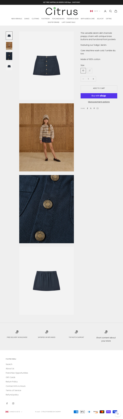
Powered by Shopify (53, 412)
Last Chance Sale (68, 22)
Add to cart (99, 88)
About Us (10, 368)
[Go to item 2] (9, 46)
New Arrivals (16, 19)
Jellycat (100, 19)
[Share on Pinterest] (94, 108)
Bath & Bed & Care (88, 19)
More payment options (99, 101)
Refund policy (12, 394)
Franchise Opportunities (17, 373)
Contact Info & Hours (15, 386)
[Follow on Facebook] (7, 403)
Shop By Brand (53, 22)
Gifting (109, 19)
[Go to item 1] (9, 36)
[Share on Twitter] (91, 108)
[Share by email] (97, 108)
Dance (26, 19)
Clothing (35, 19)
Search (9, 364)
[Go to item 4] (9, 66)
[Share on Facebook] (87, 108)
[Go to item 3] (9, 56)
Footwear (45, 19)
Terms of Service (13, 390)
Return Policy (12, 381)
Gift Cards (10, 377)
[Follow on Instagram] (13, 403)
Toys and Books (58, 19)
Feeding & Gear (72, 19)
